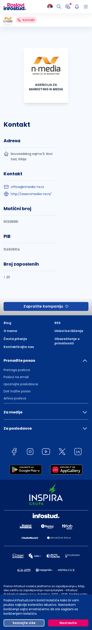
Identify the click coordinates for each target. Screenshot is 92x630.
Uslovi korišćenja (68, 331)
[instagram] (30, 452)
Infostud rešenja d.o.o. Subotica (28, 594)
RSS (57, 323)
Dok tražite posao (17, 391)
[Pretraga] (58, 6)
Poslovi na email (16, 377)
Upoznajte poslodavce (21, 384)
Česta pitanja (15, 339)
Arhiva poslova (15, 398)
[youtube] (46, 452)
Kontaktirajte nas (19, 347)
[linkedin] (77, 452)
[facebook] (14, 452)
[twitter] (62, 452)
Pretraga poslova (17, 370)
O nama (10, 331)
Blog (7, 323)
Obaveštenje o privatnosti (67, 341)
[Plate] (67, 6)
